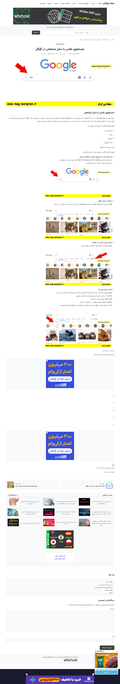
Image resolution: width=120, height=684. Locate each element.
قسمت (104, 157)
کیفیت (92, 299)
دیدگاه (112, 609)
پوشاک (100, 3)
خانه (113, 40)
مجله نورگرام (108, 3)
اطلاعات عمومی (65, 3)
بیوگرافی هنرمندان (84, 3)
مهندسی (42, 3)
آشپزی (50, 3)
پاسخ (110, 593)
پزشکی (56, 3)
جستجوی (100, 152)
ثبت (113, 465)
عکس (74, 3)
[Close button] (117, 651)
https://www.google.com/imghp (89, 160)
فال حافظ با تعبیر (60, 556)
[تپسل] (27, 674)
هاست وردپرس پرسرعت (59, 657)
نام (113, 636)
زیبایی (93, 3)
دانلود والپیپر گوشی (60, 559)
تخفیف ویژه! (106, 672)
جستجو (36, 33)
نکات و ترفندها (106, 40)
